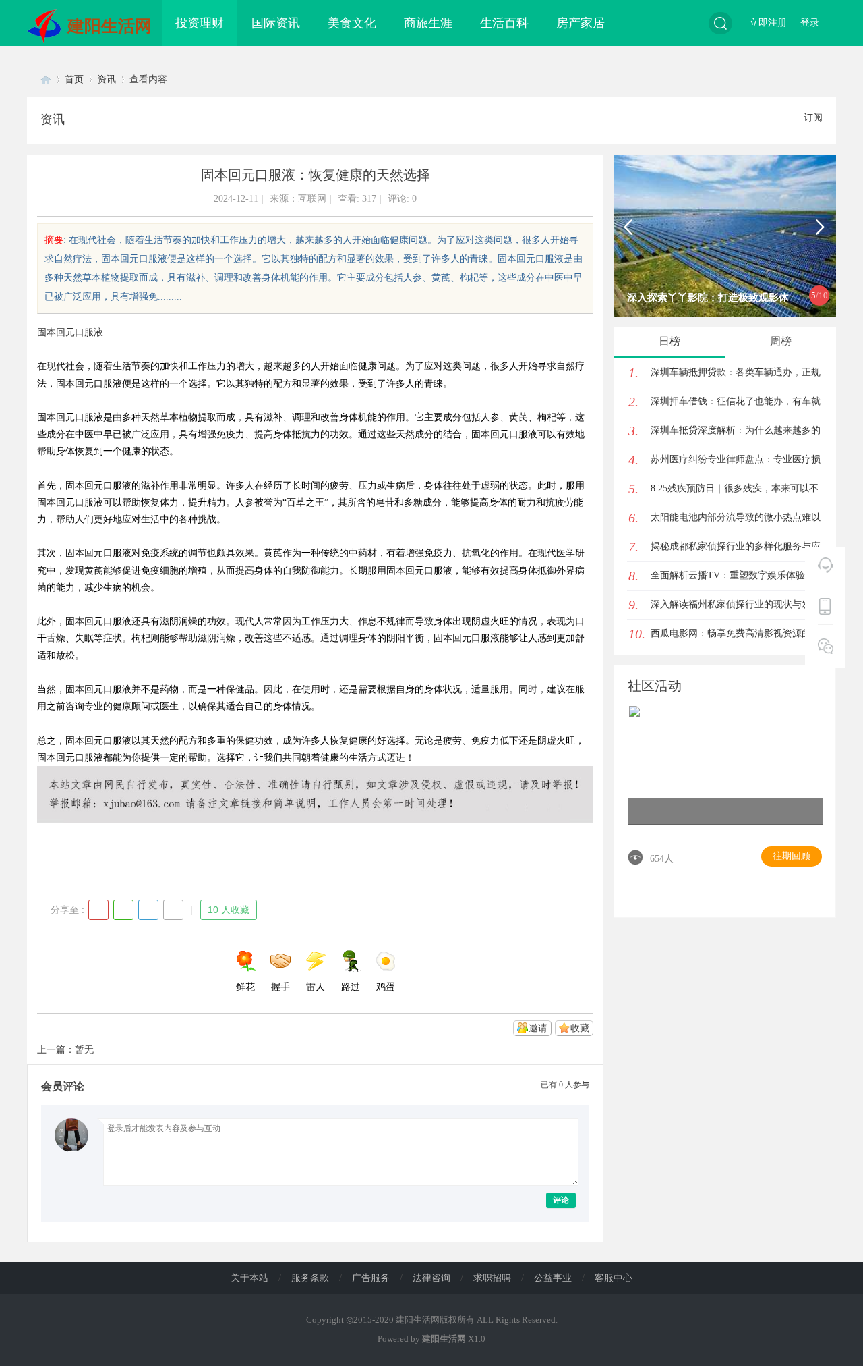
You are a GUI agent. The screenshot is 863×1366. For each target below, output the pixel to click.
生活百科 (504, 23)
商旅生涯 (428, 23)
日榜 (669, 341)
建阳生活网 (109, 26)
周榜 (781, 341)
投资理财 (199, 23)
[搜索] (720, 23)
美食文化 (352, 23)
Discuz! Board (45, 79)
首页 (74, 79)
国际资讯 (275, 23)
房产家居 (580, 23)
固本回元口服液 (70, 332)
